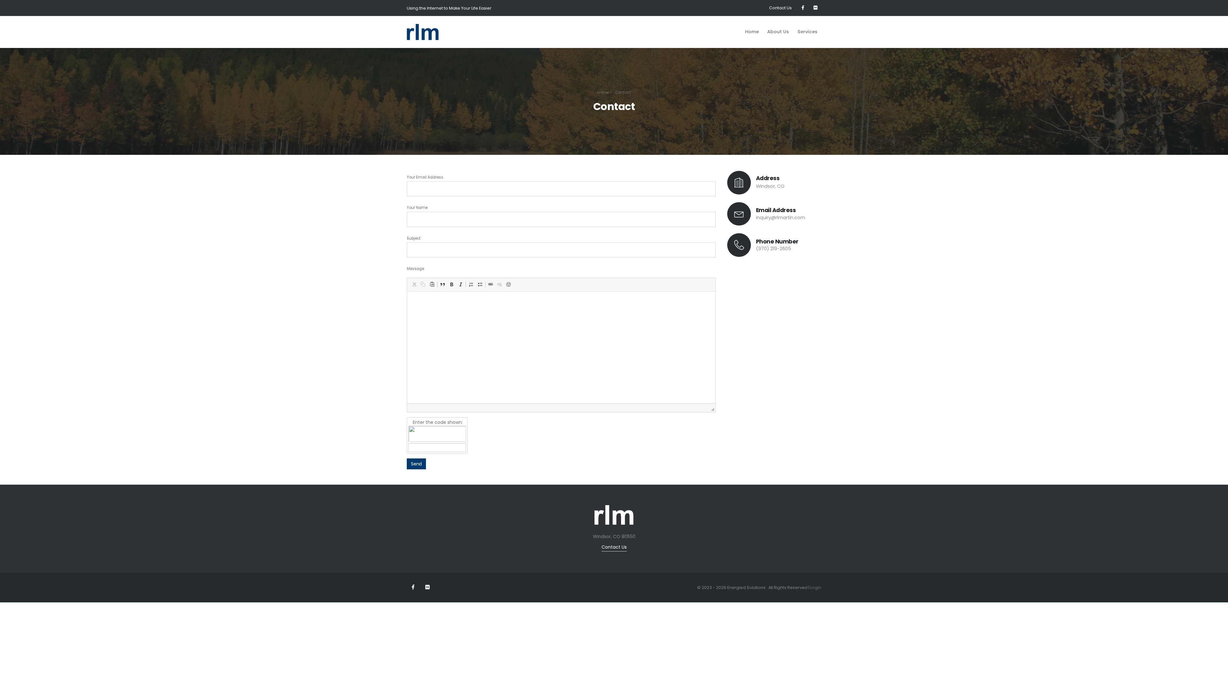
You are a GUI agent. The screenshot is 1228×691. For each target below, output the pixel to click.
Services (807, 31)
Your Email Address (425, 177)
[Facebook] (802, 8)
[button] (414, 284)
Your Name (417, 207)
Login (815, 587)
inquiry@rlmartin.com (780, 217)
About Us (778, 31)
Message (415, 268)
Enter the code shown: (437, 422)
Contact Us (780, 8)
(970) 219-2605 (773, 248)
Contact (623, 92)
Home (752, 31)
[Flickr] (815, 8)
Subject (414, 238)
